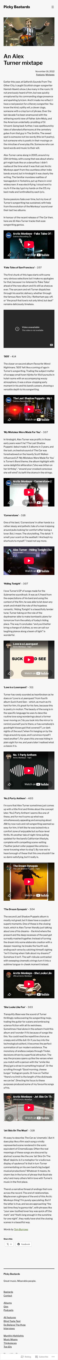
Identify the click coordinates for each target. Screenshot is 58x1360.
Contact (8, 1295)
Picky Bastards (17, 7)
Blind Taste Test (12, 1321)
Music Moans (11, 1339)
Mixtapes (50, 74)
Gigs (6, 1306)
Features (40, 74)
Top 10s (8, 1346)
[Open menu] (52, 7)
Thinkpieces (10, 1343)
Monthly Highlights (14, 1335)
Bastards (8, 1292)
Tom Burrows (21, 1229)
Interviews (9, 1328)
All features (10, 1317)
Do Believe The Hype (15, 1324)
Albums (8, 1302)
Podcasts (8, 1310)
